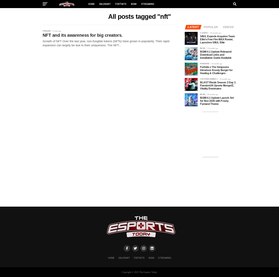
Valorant (105, 4)
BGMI (134, 4)
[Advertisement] (210, 133)
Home (91, 4)
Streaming (147, 4)
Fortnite (120, 4)
